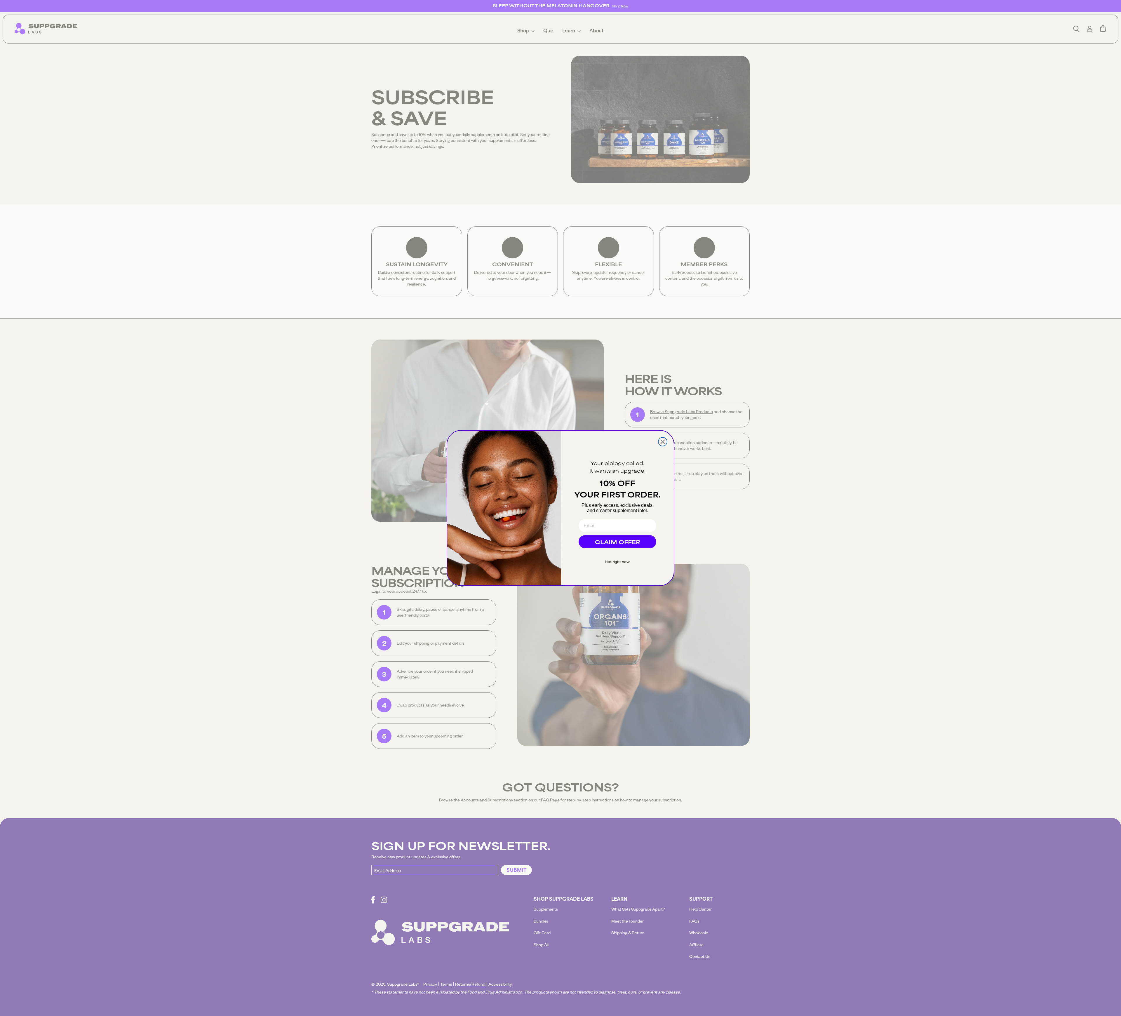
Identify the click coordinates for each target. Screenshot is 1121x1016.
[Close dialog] (662, 441)
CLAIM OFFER (617, 541)
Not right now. (617, 561)
